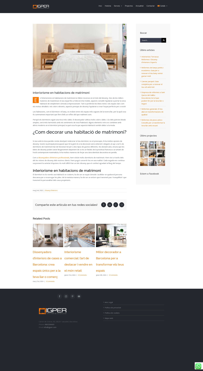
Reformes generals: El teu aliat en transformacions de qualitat (152, 112)
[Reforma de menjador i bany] (144, 162)
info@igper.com (50, 321)
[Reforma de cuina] (153, 162)
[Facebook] (59, 290)
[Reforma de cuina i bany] (161, 153)
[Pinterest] (72, 290)
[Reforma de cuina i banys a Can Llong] (153, 145)
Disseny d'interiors (51, 190)
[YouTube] (79, 290)
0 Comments (51, 275)
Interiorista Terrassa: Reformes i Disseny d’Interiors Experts (110, 258)
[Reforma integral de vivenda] (153, 153)
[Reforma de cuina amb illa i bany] (161, 162)
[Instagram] (66, 290)
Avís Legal (109, 296)
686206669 (49, 318)
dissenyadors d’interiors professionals (53, 157)
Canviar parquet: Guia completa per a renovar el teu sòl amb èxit (151, 84)
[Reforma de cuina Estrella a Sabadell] (161, 145)
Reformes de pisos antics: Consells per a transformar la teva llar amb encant (153, 123)
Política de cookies (112, 306)
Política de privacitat (113, 301)
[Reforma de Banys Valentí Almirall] (144, 153)
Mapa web (109, 312)
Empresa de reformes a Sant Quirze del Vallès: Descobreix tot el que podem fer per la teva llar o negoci (153, 98)
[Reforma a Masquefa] (144, 145)
